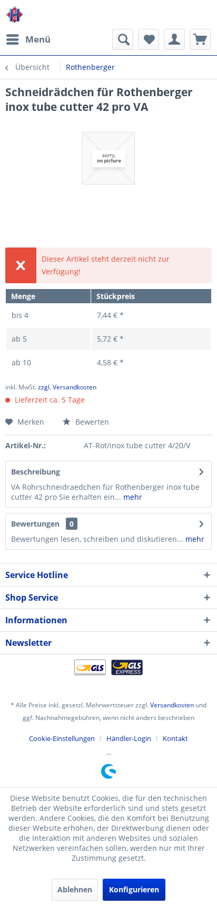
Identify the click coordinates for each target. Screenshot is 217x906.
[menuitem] (28, 39)
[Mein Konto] (174, 39)
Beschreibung (35, 472)
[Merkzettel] (148, 39)
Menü (38, 39)
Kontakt (175, 738)
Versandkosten (172, 705)
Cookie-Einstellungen (62, 738)
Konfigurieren (134, 889)
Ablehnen (74, 889)
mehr (131, 497)
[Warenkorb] (200, 39)
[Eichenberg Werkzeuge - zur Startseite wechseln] (14, 14)
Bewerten (91, 422)
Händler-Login (128, 738)
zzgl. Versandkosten (67, 387)
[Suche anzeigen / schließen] (122, 39)
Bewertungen (35, 524)
